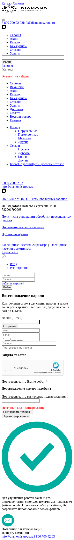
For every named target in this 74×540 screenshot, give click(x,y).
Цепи (35, 164)
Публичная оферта (15, 234)
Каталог (7, 3)
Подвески (25, 164)
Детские (24, 153)
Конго (22, 156)
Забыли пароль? (13, 283)
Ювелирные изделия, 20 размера (24, 245)
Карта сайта (10, 252)
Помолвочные (28, 134)
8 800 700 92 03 (12, 22)
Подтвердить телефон (17, 411)
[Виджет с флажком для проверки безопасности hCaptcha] (33, 368)
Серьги (15, 145)
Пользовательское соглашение (23, 227)
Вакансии (17, 87)
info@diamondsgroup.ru (39, 22)
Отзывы (15, 49)
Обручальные (27, 131)
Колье (14, 164)
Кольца (15, 127)
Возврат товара (20, 116)
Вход (13, 264)
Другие (23, 142)
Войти (7, 287)
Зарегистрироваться (16, 416)
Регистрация (19, 267)
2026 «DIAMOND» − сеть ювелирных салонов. (35, 199)
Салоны (18, 3)
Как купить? (18, 46)
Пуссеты (24, 149)
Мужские (24, 138)
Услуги (15, 53)
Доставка (16, 109)
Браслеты (46, 164)
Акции (15, 38)
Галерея (15, 120)
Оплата (15, 113)
